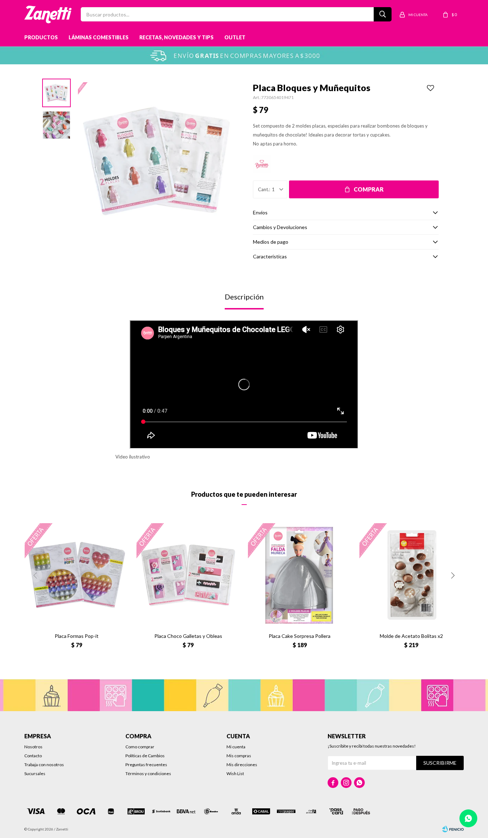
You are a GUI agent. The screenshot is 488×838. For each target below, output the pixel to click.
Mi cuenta (235, 746)
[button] (453, 575)
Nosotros (33, 746)
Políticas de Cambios (145, 755)
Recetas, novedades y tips (176, 37)
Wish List (235, 773)
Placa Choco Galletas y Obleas (188, 636)
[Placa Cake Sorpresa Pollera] (300, 575)
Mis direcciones (241, 764)
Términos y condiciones (148, 773)
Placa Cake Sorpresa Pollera (299, 636)
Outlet (234, 37)
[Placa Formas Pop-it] (76, 575)
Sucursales (34, 773)
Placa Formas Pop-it (77, 636)
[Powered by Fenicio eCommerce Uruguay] (453, 829)
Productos (41, 37)
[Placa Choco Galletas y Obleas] (188, 575)
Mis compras (238, 755)
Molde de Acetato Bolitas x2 (411, 636)
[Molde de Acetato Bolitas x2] (411, 575)
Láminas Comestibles (99, 37)
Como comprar (139, 746)
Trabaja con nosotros (44, 764)
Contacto (33, 755)
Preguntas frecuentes (146, 764)
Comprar (369, 189)
